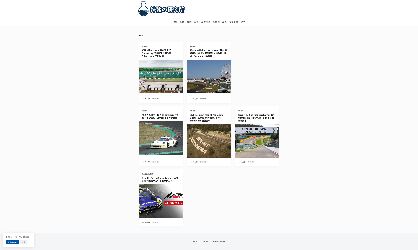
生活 (182, 21)
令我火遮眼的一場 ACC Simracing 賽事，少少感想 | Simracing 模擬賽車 (160, 116)
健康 (175, 21)
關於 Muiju (206, 241)
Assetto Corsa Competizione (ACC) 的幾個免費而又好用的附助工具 (160, 179)
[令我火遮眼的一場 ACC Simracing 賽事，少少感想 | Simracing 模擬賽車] (161, 138)
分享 (243, 21)
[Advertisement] (257, 72)
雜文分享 (144, 174)
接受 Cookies (12, 242)
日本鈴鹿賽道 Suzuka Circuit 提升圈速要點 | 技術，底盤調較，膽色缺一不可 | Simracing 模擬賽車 (208, 53)
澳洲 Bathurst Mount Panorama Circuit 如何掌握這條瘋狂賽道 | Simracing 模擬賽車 (206, 117)
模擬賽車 (233, 21)
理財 (189, 21)
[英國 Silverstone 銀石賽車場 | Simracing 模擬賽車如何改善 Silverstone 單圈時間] (161, 76)
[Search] (278, 9)
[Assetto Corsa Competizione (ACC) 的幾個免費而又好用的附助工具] (161, 201)
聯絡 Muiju (196, 241)
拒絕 (23, 242)
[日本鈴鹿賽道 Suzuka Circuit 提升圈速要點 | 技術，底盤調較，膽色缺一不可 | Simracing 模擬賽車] (209, 76)
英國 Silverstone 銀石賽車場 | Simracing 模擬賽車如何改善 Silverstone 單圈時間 (157, 53)
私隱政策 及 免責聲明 (219, 241)
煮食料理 (205, 21)
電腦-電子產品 (220, 21)
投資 (196, 21)
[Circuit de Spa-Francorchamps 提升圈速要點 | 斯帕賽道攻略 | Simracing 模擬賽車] (257, 141)
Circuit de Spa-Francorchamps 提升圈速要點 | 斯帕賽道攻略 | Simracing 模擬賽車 (256, 117)
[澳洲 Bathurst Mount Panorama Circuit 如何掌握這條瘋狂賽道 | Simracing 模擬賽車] (209, 141)
